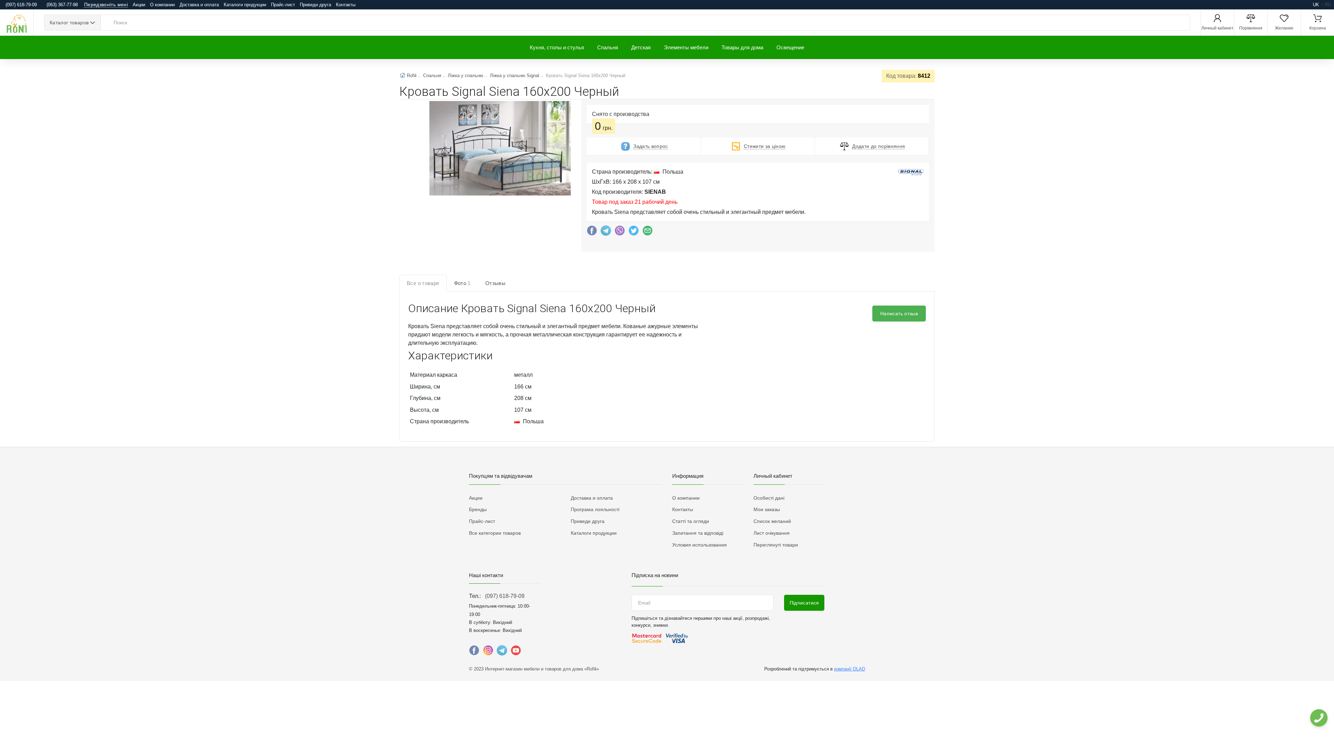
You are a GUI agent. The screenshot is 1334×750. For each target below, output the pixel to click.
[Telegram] (606, 232)
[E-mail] (647, 232)
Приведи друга (315, 4)
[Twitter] (633, 232)
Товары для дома (742, 47)
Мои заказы (767, 509)
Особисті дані (769, 498)
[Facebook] (592, 232)
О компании (162, 4)
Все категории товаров (495, 533)
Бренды (478, 509)
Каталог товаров (69, 22)
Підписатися (804, 603)
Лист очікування (772, 533)
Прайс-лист (283, 4)
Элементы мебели (686, 47)
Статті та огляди (690, 521)
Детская (641, 47)
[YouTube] (516, 652)
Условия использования (699, 545)
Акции (139, 4)
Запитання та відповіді (697, 533)
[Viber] (620, 232)
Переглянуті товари (776, 545)
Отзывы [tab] (495, 283)
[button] (499, 149)
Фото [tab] (462, 283)
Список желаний (772, 521)
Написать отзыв (899, 313)
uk (1316, 4)
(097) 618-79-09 (505, 596)
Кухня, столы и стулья (557, 47)
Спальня (607, 47)
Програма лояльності (595, 509)
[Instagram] (488, 652)
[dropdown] (1318, 718)
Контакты (345, 4)
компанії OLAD (849, 669)
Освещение (790, 47)
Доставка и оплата (199, 4)
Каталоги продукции (245, 4)
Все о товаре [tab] (423, 283)
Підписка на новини (655, 575)
